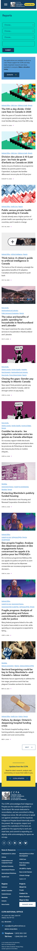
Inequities (24, 369)
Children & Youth (22, 105)
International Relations (9, 873)
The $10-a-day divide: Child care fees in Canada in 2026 (16, 110)
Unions (4, 857)
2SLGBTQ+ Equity (25, 868)
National (4, 887)
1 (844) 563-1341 (21, 936)
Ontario (20, 716)
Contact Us (23, 893)
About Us (22, 887)
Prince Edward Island (15, 375)
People (21, 890)
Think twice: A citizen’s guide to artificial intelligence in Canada (17, 260)
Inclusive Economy (7, 866)
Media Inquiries (11, 929)
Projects (22, 884)
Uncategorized (6, 539)
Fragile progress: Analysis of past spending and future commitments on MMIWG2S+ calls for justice (18, 614)
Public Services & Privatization (10, 313)
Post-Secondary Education (24, 864)
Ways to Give (24, 900)
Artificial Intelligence (16, 254)
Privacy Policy (19, 946)
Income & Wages (26, 425)
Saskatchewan (6, 894)
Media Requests (24, 896)
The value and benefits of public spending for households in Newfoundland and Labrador (17, 321)
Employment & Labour (9, 854)
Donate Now (29, 4)
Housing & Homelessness (21, 486)
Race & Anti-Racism (25, 872)
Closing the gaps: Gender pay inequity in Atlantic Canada (17, 380)
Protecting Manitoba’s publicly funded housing (18, 494)
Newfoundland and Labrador (10, 310)
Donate (10, 75)
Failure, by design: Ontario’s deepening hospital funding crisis (16, 722)
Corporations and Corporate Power (7, 862)
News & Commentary (8, 665)
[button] (18, 25)
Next (27, 747)
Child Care (14, 105)
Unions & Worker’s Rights (27, 665)
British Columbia (7, 890)
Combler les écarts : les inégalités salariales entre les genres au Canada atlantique (17, 434)
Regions (4, 884)
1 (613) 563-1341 (20, 933)
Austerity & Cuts (6, 537)
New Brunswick (6, 372)
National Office (6, 105)
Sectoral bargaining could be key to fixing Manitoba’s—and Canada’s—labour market (17, 672)
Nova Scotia (5, 307)
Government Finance (7, 486)
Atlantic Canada (6, 369)
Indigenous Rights (17, 537)
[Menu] (5, 4)
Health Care (14, 206)
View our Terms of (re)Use (8, 946)
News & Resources (8, 850)
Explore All (22, 879)
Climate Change (24, 875)
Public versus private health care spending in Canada (16, 211)
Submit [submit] (8, 50)
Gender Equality (16, 369)
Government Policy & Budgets (10, 606)
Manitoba (4, 484)
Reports (30, 105)
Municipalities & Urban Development (26, 855)
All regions (6, 922)
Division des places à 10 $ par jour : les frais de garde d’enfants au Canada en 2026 (17, 159)
